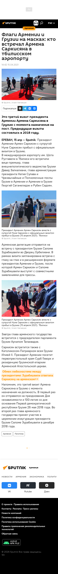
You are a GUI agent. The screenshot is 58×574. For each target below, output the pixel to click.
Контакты (6, 508)
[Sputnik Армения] (10, 24)
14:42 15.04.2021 (10, 64)
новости (7, 476)
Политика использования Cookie (19, 521)
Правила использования (26, 504)
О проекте (7, 504)
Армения (7, 433)
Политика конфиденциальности (18, 517)
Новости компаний (11, 513)
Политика (19, 433)
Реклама (17, 508)
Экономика (36, 476)
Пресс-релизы (30, 508)
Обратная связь (10, 533)
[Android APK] (11, 542)
